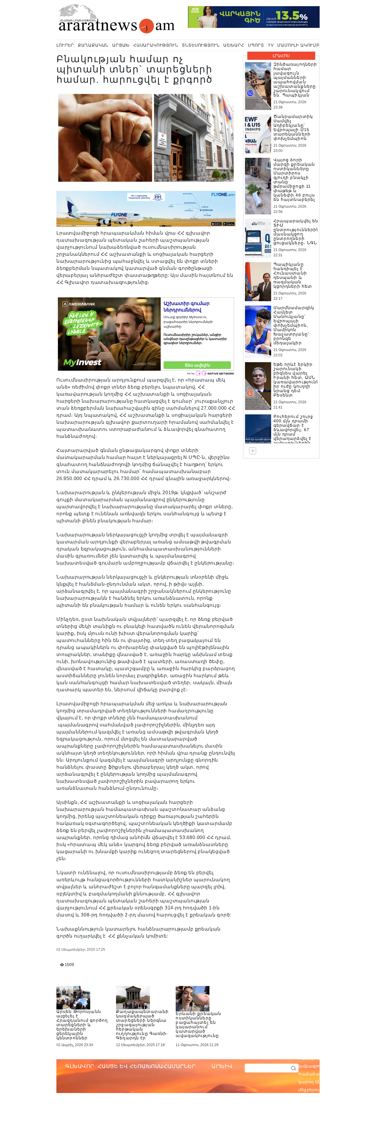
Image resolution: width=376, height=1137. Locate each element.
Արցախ (121, 45)
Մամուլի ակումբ (298, 45)
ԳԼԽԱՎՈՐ (79, 1066)
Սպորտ (256, 45)
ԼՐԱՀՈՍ (281, 55)
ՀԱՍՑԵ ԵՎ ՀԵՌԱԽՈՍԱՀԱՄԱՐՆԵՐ (147, 1066)
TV (271, 45)
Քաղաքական (93, 45)
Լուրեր (65, 45)
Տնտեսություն (200, 45)
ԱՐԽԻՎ (222, 1066)
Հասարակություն (155, 45)
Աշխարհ (233, 45)
